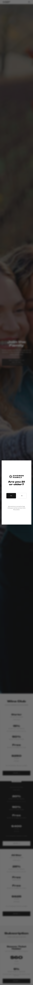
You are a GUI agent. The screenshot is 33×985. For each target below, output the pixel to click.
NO (22, 495)
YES (11, 495)
